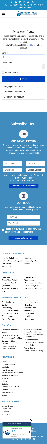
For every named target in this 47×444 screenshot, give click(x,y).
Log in (23, 79)
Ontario (5, 384)
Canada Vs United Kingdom (33, 334)
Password (7, 63)
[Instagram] (24, 2)
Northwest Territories (10, 376)
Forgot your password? (14, 87)
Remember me (11, 72)
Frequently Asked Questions (31, 262)
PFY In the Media (31, 340)
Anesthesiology (8, 302)
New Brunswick (8, 370)
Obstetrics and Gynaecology (30, 309)
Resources (28, 258)
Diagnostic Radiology (10, 310)
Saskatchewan (7, 392)
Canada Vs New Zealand (33, 329)
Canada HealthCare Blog (12, 338)
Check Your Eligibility (10, 280)
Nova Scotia (6, 378)
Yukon (4, 395)
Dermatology (7, 308)
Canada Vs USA (30, 337)
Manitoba (5, 367)
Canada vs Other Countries (8, 342)
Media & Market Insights (34, 342)
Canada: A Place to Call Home (11, 331)
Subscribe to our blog (23, 238)
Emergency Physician (10, 313)
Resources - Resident (33, 288)
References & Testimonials (7, 265)
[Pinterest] (33, 2)
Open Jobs (6, 277)
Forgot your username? (14, 92)
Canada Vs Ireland (8, 349)
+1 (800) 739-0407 (19, 5)
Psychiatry (28, 316)
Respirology (29, 319)
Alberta (5, 362)
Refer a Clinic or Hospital (12, 261)
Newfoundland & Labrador (12, 373)
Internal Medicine (31, 302)
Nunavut (5, 381)
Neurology (28, 305)
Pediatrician (29, 313)
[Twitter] (12, 2)
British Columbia (8, 364)
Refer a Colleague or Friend (10, 289)
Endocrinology (7, 316)
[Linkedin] (20, 2)
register (30, 45)
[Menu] (3, 13)
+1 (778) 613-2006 (36, 5)
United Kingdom (8, 406)
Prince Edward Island (10, 387)
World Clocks (29, 348)
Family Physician (8, 319)
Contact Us (18, 180)
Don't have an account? (14, 97)
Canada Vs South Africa (32, 332)
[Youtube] (28, 2)
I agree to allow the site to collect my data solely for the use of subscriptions (23, 230)
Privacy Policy (27, 178)
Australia (5, 412)
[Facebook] (16, 2)
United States (7, 409)
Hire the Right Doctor (10, 258)
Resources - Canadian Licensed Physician (33, 284)
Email (5, 53)
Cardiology (6, 305)
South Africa (6, 414)
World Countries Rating (33, 351)
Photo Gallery (29, 345)
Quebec (5, 390)
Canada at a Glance (10, 335)
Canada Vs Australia (9, 346)
